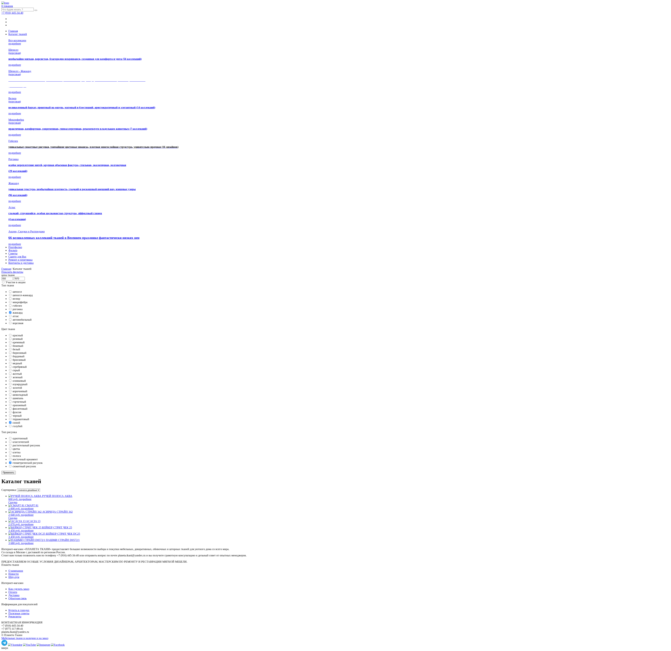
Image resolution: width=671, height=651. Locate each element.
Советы (12, 253)
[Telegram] (4, 644)
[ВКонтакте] (15, 644)
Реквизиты (14, 616)
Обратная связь (17, 598)
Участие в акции (16, 282)
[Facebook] (58, 644)
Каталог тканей (17, 34)
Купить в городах (18, 610)
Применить (8, 472)
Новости (13, 573)
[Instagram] (43, 644)
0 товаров (7, 6)
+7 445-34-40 (12, 12)
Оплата (12, 592)
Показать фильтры (12, 271)
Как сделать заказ (18, 588)
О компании (15, 570)
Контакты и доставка (21, 262)
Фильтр (12, 250)
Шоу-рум (13, 577)
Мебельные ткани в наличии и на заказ (24, 638)
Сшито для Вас (17, 256)
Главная (13, 31)
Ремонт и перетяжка (20, 259)
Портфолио (15, 247)
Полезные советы (18, 613)
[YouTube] (29, 644)
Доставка (13, 595)
